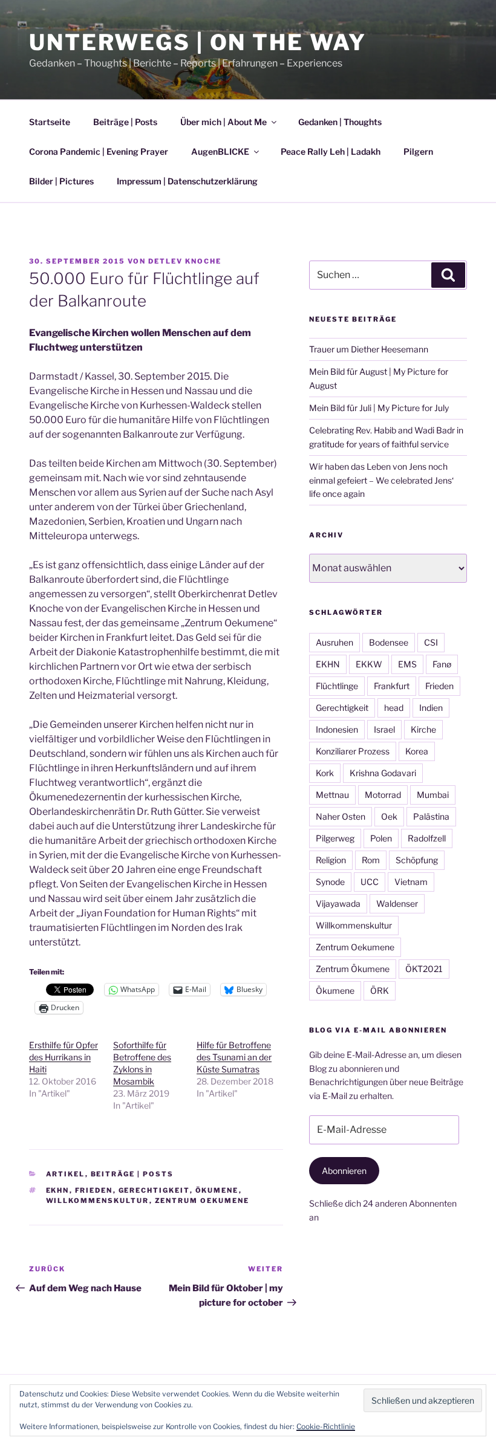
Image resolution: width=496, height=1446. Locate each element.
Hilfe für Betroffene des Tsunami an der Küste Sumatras (234, 1057)
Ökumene (217, 1190)
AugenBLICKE (220, 151)
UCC (370, 882)
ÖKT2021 (424, 969)
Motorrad (383, 794)
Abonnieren (344, 1171)
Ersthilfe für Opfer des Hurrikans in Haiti (63, 1057)
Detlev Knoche (184, 261)
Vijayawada (338, 903)
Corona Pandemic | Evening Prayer (98, 151)
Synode (330, 882)
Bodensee (388, 642)
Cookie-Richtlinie (325, 1426)
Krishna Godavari (383, 773)
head (393, 707)
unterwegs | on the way (198, 42)
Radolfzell (427, 838)
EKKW (369, 664)
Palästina (431, 816)
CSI (431, 642)
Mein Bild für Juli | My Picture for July (379, 408)
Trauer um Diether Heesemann (368, 349)
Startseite (49, 122)
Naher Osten (340, 816)
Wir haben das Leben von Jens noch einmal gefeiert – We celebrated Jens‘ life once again (381, 480)
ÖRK (379, 990)
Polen (381, 838)
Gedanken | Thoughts (340, 122)
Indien (431, 707)
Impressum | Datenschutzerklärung (187, 181)
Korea (416, 751)
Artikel (65, 1174)
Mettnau (332, 794)
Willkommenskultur (97, 1200)
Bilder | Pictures (61, 181)
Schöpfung (417, 860)
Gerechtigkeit (154, 1190)
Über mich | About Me (223, 122)
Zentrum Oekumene (202, 1200)
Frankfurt (392, 686)
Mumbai (433, 794)
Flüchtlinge (337, 686)
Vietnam (411, 882)
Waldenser (397, 903)
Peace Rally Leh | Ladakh (330, 151)
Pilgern (418, 151)
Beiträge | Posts (125, 122)
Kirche (423, 729)
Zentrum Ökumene (353, 969)
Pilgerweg (335, 838)
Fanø (441, 664)
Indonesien (337, 729)
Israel (384, 729)
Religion (331, 860)
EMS (407, 664)
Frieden (94, 1190)
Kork (325, 773)
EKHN (58, 1190)
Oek (389, 816)
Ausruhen (334, 642)
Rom (371, 860)
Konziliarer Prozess (353, 751)
